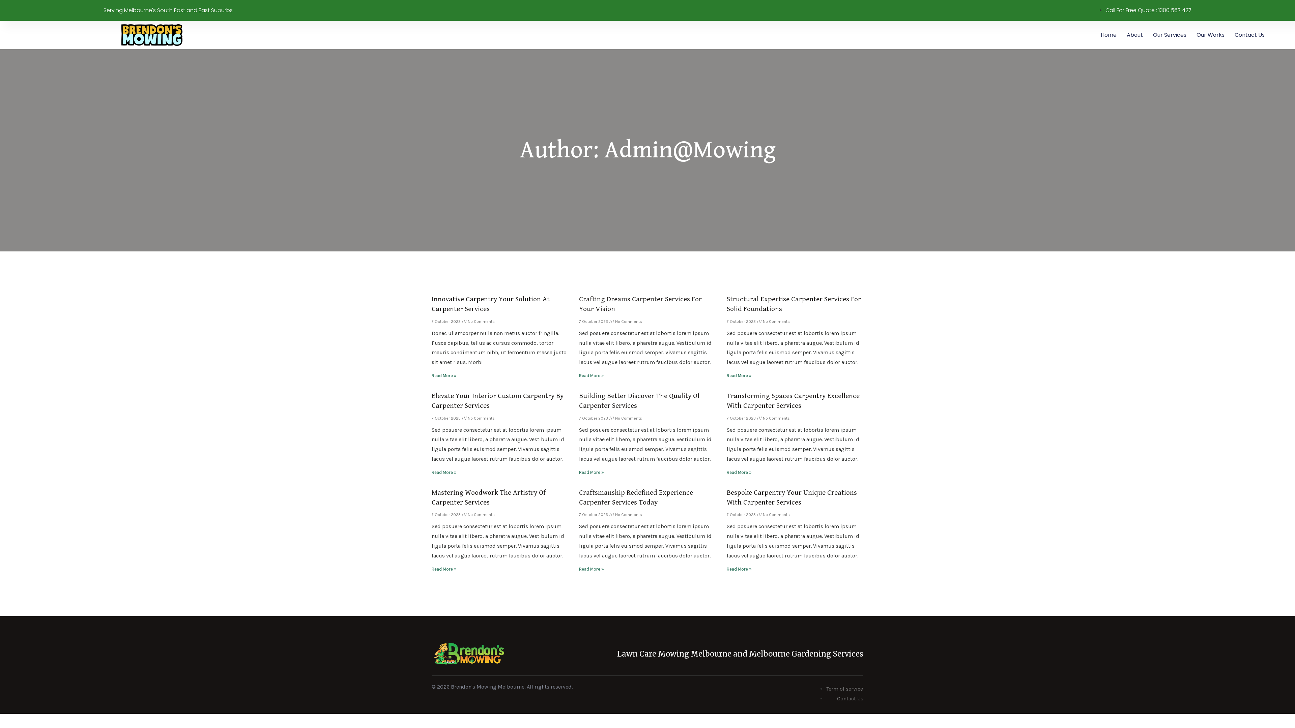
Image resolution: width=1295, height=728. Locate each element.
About (1135, 35)
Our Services (1169, 35)
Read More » (444, 375)
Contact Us (1250, 35)
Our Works (1211, 35)
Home (1109, 35)
